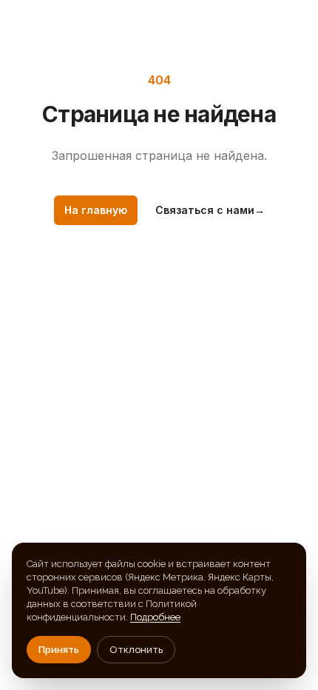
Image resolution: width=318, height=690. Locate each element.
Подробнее (155, 617)
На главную (95, 210)
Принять (58, 649)
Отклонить (136, 649)
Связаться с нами (210, 210)
